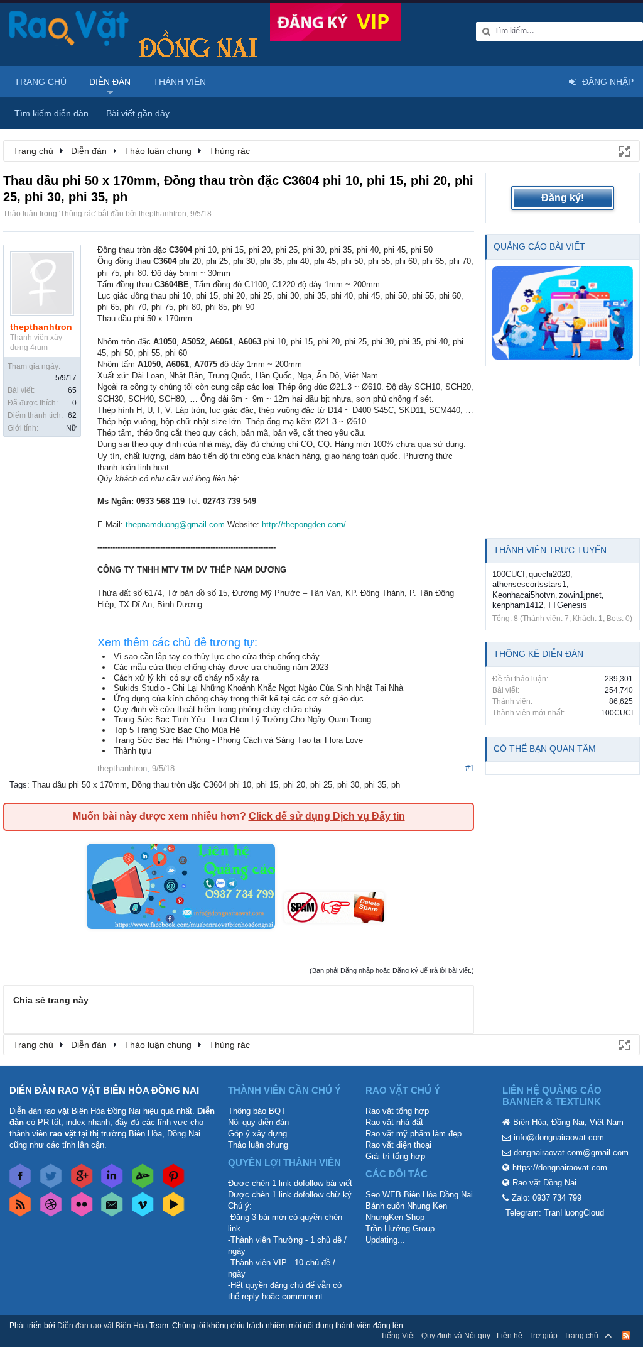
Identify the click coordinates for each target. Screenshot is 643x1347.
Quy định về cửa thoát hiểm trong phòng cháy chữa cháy (218, 709)
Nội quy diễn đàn (258, 1122)
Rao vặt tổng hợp (397, 1111)
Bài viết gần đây (138, 113)
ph (395, 784)
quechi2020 (549, 574)
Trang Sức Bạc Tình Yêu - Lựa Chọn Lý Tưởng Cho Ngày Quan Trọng (242, 719)
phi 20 (294, 784)
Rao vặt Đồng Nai (544, 1182)
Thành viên (179, 82)
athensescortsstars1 (529, 584)
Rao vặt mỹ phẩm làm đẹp (413, 1133)
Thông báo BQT (257, 1111)
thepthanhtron (162, 213)
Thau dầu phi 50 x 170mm (79, 784)
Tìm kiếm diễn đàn (51, 113)
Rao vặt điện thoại (398, 1145)
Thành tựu (132, 751)
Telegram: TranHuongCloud (554, 1213)
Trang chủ (40, 82)
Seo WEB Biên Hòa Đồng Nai (419, 1194)
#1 (469, 768)
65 (72, 390)
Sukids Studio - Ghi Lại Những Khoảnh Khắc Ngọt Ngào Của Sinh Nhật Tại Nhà (258, 688)
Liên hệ (509, 1335)
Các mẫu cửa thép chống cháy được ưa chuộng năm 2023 (221, 667)
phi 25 (321, 784)
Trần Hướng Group (400, 1228)
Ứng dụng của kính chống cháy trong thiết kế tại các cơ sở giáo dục (239, 698)
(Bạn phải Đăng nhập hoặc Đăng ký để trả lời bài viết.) (392, 970)
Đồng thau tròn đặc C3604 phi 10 (191, 784)
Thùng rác (77, 213)
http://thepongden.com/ (304, 524)
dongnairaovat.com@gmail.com (571, 1152)
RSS (626, 1335)
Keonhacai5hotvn (523, 595)
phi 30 (348, 784)
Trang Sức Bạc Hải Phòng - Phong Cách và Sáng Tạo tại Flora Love (238, 740)
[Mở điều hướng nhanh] (623, 150)
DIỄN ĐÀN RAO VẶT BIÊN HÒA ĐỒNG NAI (104, 1090)
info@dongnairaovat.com (559, 1137)
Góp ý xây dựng (257, 1133)
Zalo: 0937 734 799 (546, 1197)
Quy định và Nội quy (455, 1335)
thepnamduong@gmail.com (175, 524)
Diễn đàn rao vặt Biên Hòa (102, 1325)
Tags (18, 784)
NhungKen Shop (394, 1217)
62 (72, 415)
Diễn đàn (110, 82)
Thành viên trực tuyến (550, 550)
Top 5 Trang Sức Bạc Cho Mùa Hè (177, 730)
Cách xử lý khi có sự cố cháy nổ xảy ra (186, 678)
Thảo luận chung (258, 1145)
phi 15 (267, 784)
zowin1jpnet (580, 595)
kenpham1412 (517, 605)
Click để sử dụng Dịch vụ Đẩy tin (327, 816)
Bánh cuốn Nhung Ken (406, 1206)
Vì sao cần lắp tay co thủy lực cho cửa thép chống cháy (217, 656)
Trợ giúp (543, 1335)
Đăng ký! (562, 197)
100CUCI (508, 574)
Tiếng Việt (398, 1335)
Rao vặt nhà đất (394, 1122)
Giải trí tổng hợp (395, 1156)
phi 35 (375, 784)
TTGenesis (567, 605)
